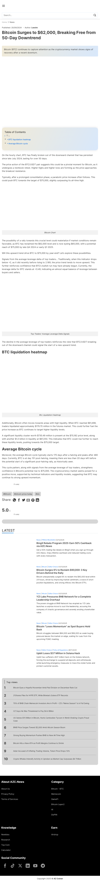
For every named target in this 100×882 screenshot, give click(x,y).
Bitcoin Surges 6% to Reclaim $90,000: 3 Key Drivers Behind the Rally (61, 571)
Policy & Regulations (60, 650)
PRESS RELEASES (48, 540)
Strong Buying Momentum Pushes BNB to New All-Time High (39, 735)
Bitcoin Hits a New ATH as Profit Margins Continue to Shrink (38, 743)
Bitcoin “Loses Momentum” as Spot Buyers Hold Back (63, 628)
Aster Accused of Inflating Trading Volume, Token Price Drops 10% (41, 751)
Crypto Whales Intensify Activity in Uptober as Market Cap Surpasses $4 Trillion (47, 759)
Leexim (34, 27)
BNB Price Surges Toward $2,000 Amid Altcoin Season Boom (39, 727)
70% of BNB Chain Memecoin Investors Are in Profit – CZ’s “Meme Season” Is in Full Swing (51, 703)
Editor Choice (53, 567)
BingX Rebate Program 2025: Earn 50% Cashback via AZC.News (64, 544)
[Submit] (95, 15)
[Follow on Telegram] (43, 866)
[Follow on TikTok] (13, 866)
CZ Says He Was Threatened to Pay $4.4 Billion (33, 711)
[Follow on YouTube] (35, 866)
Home (4, 22)
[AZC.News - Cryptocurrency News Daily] (50, 5)
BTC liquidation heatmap (19, 139)
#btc (38, 494)
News (12, 22)
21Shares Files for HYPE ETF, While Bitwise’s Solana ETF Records (40, 695)
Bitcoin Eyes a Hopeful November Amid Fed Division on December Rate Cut (45, 687)
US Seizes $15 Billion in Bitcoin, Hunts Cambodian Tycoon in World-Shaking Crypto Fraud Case (51, 719)
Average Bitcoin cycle (18, 143)
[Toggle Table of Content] (50, 136)
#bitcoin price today (23, 494)
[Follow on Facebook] (5, 866)
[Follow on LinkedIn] (28, 866)
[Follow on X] (20, 866)
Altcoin (44, 593)
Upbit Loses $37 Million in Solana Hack (58, 653)
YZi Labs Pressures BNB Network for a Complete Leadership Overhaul (63, 598)
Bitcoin (44, 567)
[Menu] (3, 6)
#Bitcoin (7, 494)
